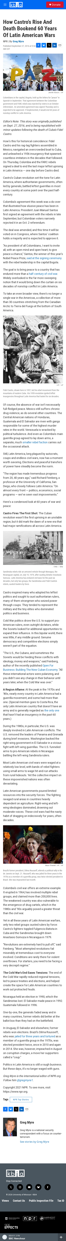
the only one (51, 710)
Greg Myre (18, 41)
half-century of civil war (43, 273)
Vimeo (5, 1200)
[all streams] (62, 1237)
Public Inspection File (41, 1200)
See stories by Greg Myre (34, 1141)
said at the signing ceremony (44, 258)
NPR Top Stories (21, 1099)
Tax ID (60, 1200)
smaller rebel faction (35, 442)
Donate (56, 4)
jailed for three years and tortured (35, 1036)
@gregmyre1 (25, 1080)
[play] (5, 1237)
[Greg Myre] (10, 1127)
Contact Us (19, 1200)
